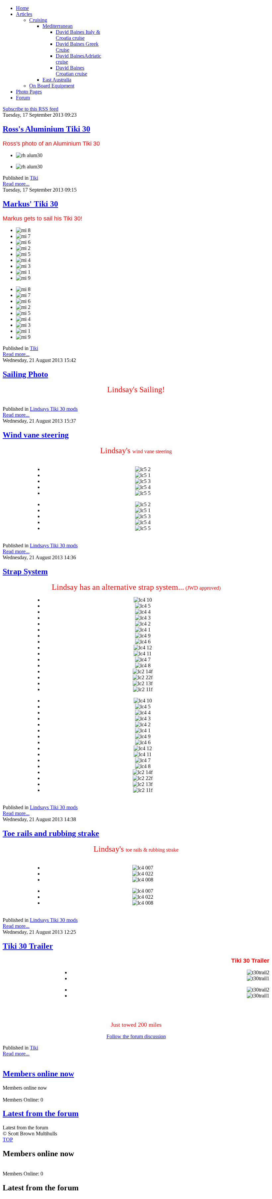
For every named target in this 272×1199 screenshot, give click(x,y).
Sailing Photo (25, 374)
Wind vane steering (36, 435)
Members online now (38, 1073)
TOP (8, 1139)
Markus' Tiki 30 (30, 204)
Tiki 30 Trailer (28, 946)
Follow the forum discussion (136, 1036)
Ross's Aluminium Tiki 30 (46, 129)
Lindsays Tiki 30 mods (54, 409)
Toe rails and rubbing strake (51, 833)
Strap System (25, 571)
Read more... (16, 184)
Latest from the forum (41, 1113)
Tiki (34, 178)
